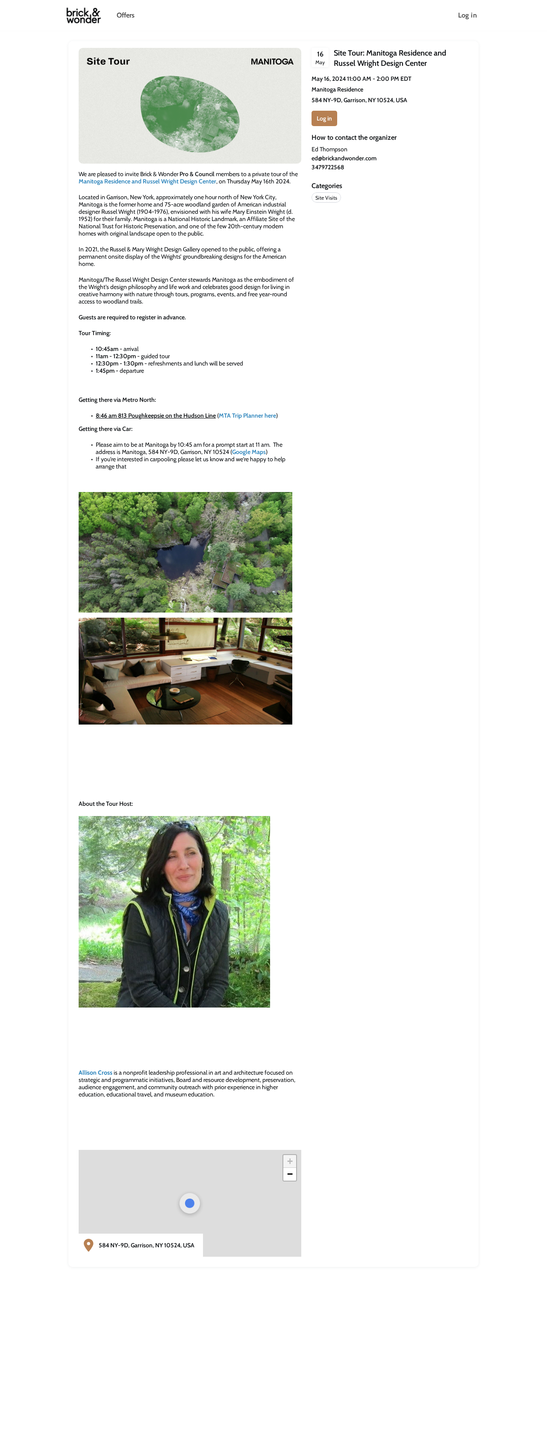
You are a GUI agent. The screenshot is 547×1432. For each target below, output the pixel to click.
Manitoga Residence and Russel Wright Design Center (147, 181)
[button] (289, 1161)
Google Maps (249, 452)
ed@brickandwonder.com (344, 158)
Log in (467, 15)
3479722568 (328, 167)
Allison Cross (95, 1072)
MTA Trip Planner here (247, 415)
